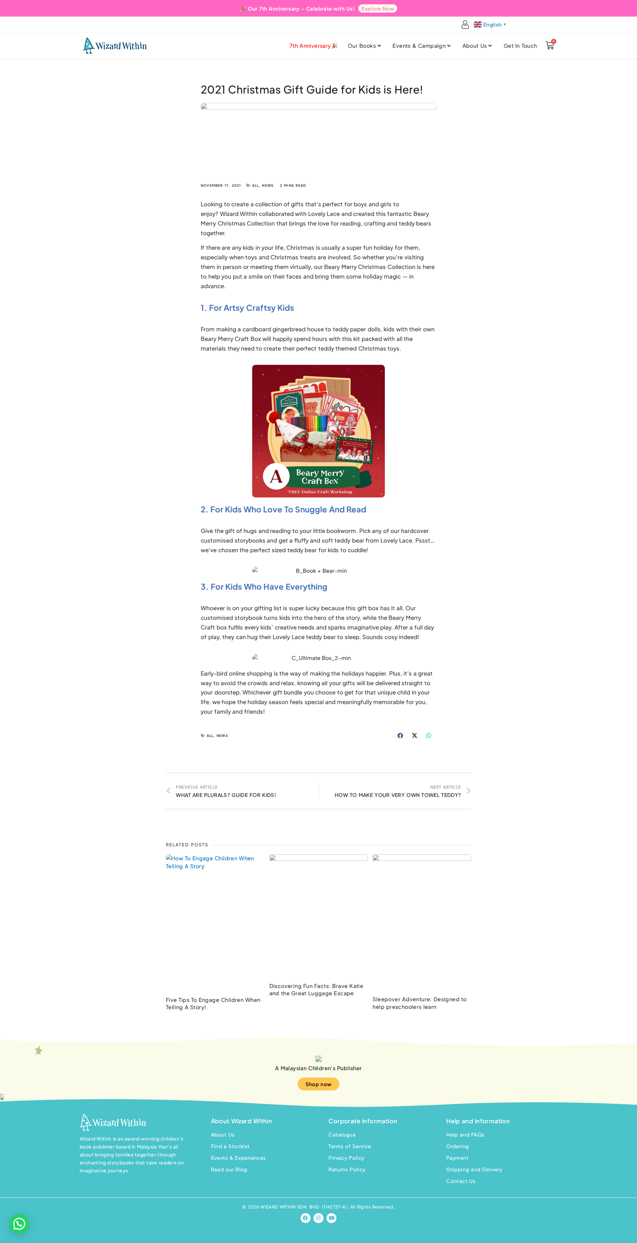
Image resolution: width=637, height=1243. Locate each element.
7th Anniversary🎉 (314, 45)
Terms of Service (349, 1146)
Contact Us (461, 1181)
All (255, 185)
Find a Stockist (230, 1146)
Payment (457, 1157)
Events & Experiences (238, 1157)
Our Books (362, 45)
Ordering (457, 1146)
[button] (400, 735)
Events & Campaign (419, 45)
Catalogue (342, 1134)
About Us (474, 45)
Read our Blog (229, 1169)
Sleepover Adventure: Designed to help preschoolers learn (419, 1003)
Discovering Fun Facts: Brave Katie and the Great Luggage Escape (316, 989)
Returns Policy (346, 1169)
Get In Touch (520, 45)
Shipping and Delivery (474, 1169)
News (267, 185)
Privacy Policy (346, 1157)
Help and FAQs (465, 1134)
